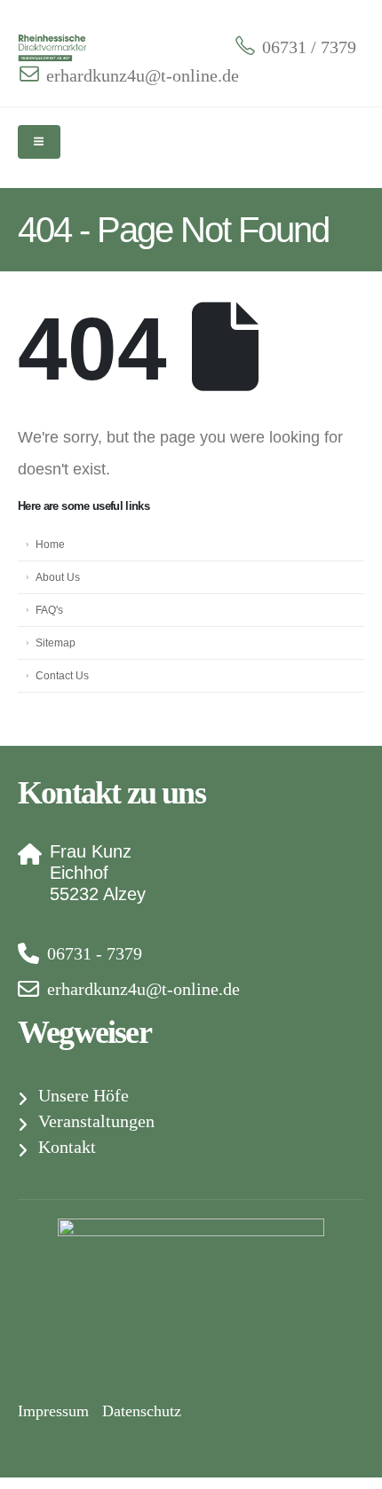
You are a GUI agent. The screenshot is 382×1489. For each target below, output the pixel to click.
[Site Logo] (53, 47)
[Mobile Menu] (39, 142)
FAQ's (49, 609)
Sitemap (56, 642)
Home (50, 544)
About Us (58, 577)
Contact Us (62, 675)
